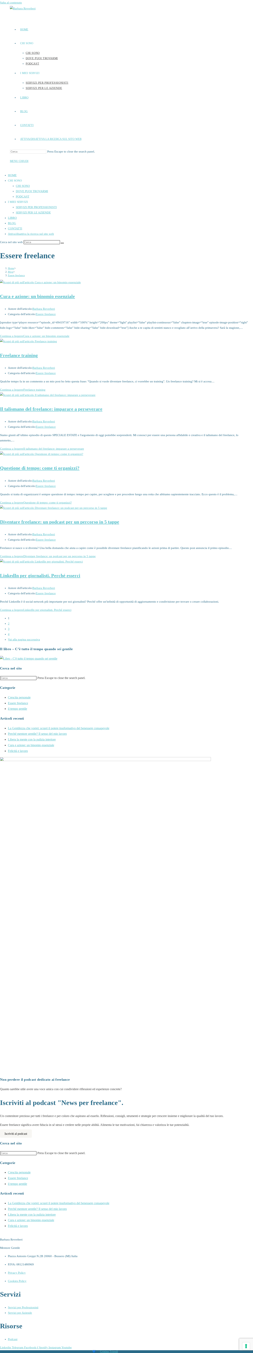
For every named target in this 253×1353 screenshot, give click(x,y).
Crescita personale (19, 697)
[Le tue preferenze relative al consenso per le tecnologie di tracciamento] (246, 1346)
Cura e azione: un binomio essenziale (37, 296)
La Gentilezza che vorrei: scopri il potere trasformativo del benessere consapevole (58, 728)
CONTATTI (15, 228)
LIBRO (12, 217)
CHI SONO (23, 185)
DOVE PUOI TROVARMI (32, 191)
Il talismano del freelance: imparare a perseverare (51, 409)
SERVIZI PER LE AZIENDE (33, 212)
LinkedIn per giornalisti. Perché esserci (40, 575)
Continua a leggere (34, 336)
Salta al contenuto (11, 2)
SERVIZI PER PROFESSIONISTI (36, 207)
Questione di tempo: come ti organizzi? (39, 468)
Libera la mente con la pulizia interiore (32, 739)
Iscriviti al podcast (16, 1133)
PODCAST (22, 196)
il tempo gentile (17, 708)
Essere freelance (16, 275)
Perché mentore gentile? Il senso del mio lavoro (37, 733)
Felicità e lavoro (18, 751)
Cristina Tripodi (109, 1351)
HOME (12, 175)
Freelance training (19, 355)
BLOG (12, 223)
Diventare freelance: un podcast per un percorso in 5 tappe (59, 521)
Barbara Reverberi (43, 308)
